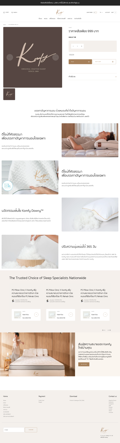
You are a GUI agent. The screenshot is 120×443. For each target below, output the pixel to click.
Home (4, 24)
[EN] (83, 400)
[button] (14, 12)
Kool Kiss (26, 314)
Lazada (110, 409)
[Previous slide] (103, 330)
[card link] (36, 315)
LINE (110, 405)
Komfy (107, 435)
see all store (84, 364)
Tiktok (110, 411)
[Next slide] (109, 330)
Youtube (111, 412)
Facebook (111, 402)
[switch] (95, 12)
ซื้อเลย (72, 62)
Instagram (111, 404)
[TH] (80, 400)
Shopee (110, 407)
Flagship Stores (112, 400)
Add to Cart (98, 61)
